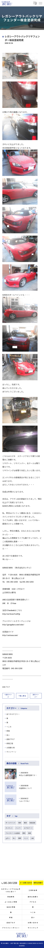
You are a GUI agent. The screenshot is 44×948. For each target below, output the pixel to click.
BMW (19, 838)
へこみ (8, 726)
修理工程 (9, 743)
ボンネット (9, 828)
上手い (8, 838)
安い (8, 735)
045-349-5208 (16, 668)
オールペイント (10, 823)
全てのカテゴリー (13, 714)
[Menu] (40, 3)
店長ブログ (6, 687)
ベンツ (26, 838)
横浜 (25, 823)
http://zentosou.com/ (10, 635)
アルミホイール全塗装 (13, 833)
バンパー (18, 828)
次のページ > (36, 695)
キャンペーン (11, 751)
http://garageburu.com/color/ (13, 624)
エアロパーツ (28, 828)
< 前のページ (8, 695)
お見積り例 (10, 747)
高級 (29, 833)
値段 (19, 823)
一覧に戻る (22, 696)
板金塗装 (32, 823)
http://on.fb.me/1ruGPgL (11, 613)
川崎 (32, 838)
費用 (24, 833)
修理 (8, 731)
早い (14, 838)
